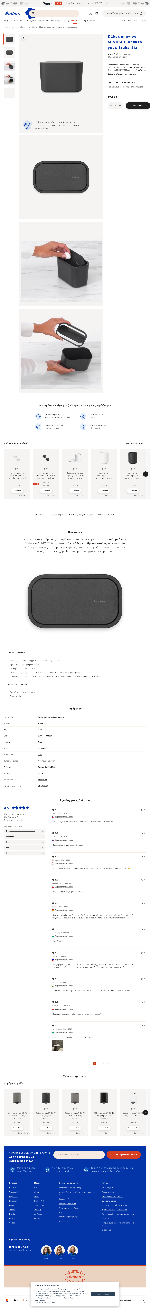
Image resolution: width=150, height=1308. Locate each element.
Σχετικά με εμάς (109, 1230)
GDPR (61, 1212)
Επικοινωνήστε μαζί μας (69, 1217)
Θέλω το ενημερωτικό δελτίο (123, 1155)
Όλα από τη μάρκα (134, 443)
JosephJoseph (40, 1205)
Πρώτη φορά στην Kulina (112, 1196)
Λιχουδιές (13, 1196)
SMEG (36, 1196)
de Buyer (38, 1214)
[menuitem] (8, 21)
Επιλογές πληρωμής (67, 1199)
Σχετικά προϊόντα (106, 514)
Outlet (12, 1223)
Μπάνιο (12, 1210)
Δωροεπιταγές (65, 1221)
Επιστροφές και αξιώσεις (70, 1188)
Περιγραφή (40, 514)
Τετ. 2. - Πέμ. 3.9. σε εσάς (120, 83)
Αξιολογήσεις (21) (82, 514)
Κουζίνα (12, 1188)
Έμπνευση (126, 21)
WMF (36, 1188)
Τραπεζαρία (14, 1192)
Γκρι (40, 742)
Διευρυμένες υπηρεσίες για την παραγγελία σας (77, 1193)
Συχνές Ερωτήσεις (109, 1201)
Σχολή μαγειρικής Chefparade (114, 1210)
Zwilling (37, 1210)
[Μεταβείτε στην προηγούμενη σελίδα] (90, 1063)
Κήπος (11, 1205)
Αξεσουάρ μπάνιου (46, 761)
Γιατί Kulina (107, 1218)
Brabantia (42, 780)
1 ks (40, 755)
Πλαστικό (42, 748)
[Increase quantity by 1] (120, 105)
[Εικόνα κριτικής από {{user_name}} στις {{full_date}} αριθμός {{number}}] (57, 1045)
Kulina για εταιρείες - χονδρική (115, 1205)
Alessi (36, 1192)
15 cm (40, 773)
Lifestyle (13, 1214)
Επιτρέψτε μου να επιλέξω (45, 1302)
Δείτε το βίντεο (41, 128)
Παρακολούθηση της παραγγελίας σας (118, 1214)
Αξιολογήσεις (107, 1188)
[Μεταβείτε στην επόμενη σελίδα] (107, 1063)
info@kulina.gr (19, 1246)
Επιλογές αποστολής (67, 1204)
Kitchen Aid (39, 1201)
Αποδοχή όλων (103, 1294)
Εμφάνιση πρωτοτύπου (64, 817)
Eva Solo (38, 1218)
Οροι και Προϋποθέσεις (69, 1208)
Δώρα (143, 21)
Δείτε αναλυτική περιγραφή (121, 74)
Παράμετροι (57, 514)
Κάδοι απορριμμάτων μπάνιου (52, 717)
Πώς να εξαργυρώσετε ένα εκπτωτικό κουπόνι (118, 1224)
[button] (17, 1127)
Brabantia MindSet (46, 767)
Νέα (136, 21)
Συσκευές (13, 1201)
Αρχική (12, 1218)
